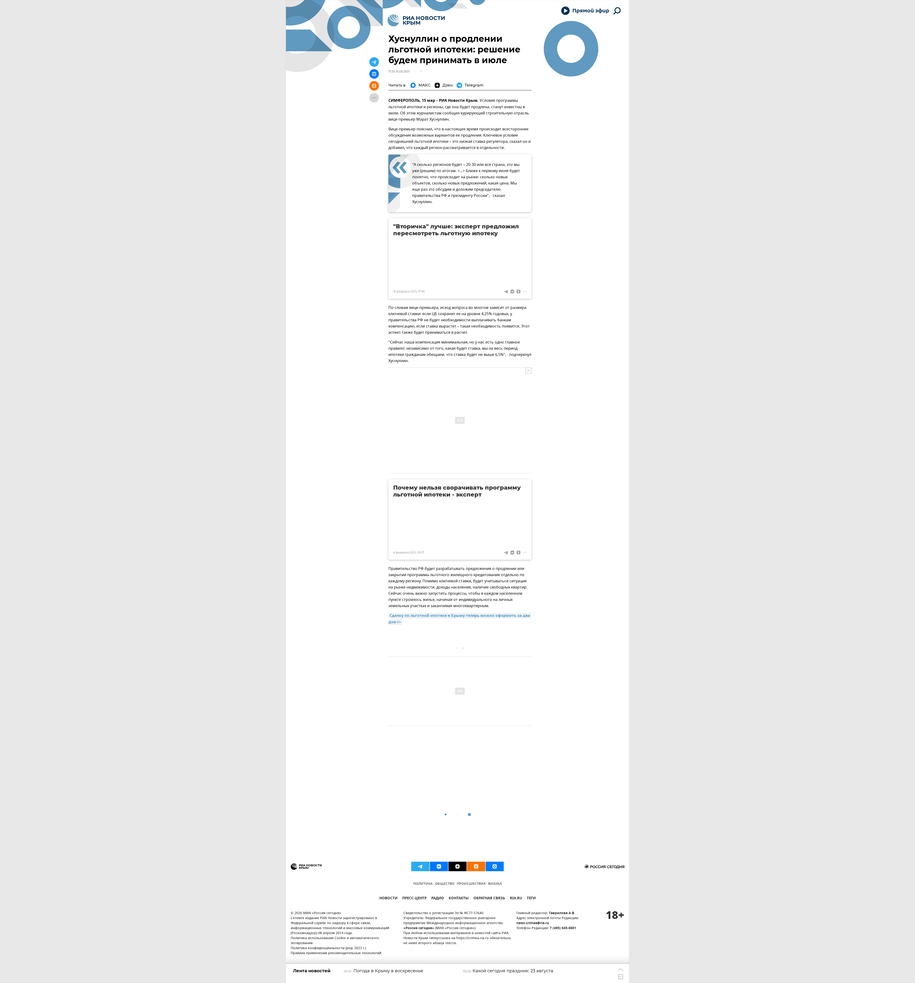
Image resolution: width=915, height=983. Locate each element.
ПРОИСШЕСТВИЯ (471, 884)
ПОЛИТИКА (423, 884)
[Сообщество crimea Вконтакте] (439, 866)
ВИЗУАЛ (495, 884)
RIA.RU (516, 898)
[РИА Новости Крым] (416, 20)
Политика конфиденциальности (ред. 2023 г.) (328, 948)
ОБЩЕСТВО (444, 884)
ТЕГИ (531, 898)
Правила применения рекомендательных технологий (336, 953)
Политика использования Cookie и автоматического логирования (335, 941)
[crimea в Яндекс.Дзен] (457, 866)
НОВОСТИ (388, 898)
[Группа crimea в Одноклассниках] (476, 866)
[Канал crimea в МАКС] (495, 866)
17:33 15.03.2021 (399, 71)
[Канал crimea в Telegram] (420, 866)
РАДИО (437, 898)
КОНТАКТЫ (459, 898)
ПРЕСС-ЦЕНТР (414, 898)
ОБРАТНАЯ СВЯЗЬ (489, 898)
